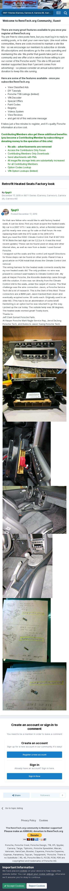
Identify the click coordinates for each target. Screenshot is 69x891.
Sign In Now (34, 776)
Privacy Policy (28, 820)
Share (17, 795)
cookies (23, 870)
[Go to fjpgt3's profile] (6, 212)
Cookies (43, 820)
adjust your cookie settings (40, 874)
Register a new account (34, 754)
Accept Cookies (15, 885)
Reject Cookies (36, 885)
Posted (24, 214)
